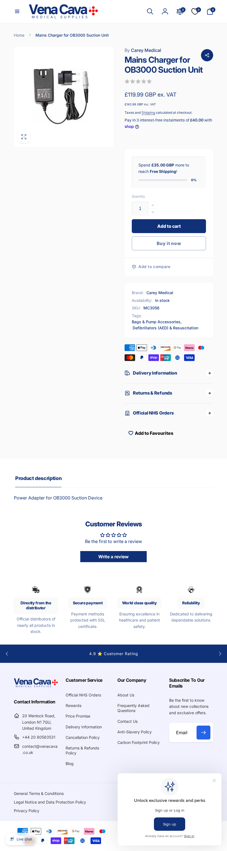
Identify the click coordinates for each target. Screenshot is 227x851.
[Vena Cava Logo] (36, 687)
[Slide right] (220, 654)
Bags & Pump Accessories (156, 321)
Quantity (138, 196)
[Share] (207, 55)
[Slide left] (7, 654)
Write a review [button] (113, 556)
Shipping (148, 112)
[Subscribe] (203, 732)
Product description (38, 478)
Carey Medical (143, 50)
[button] (17, 11)
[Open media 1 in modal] (64, 97)
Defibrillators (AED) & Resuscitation (165, 327)
